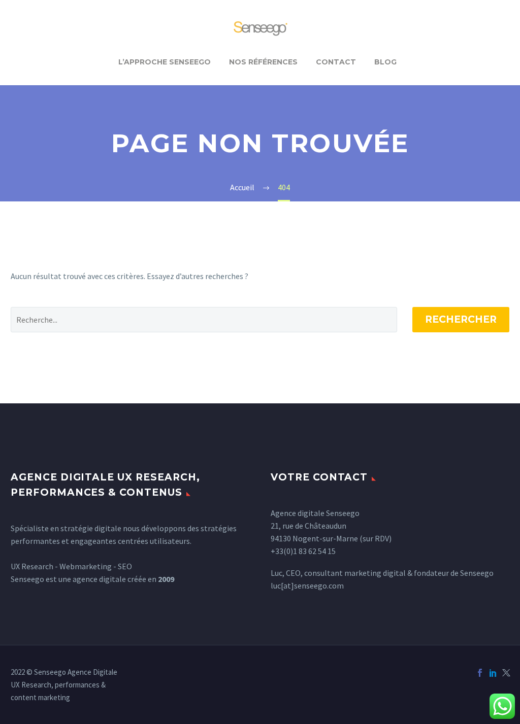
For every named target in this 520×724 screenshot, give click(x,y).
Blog (385, 61)
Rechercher (461, 319)
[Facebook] (480, 673)
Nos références (263, 61)
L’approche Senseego (164, 61)
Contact (336, 61)
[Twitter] (506, 673)
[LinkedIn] (493, 673)
